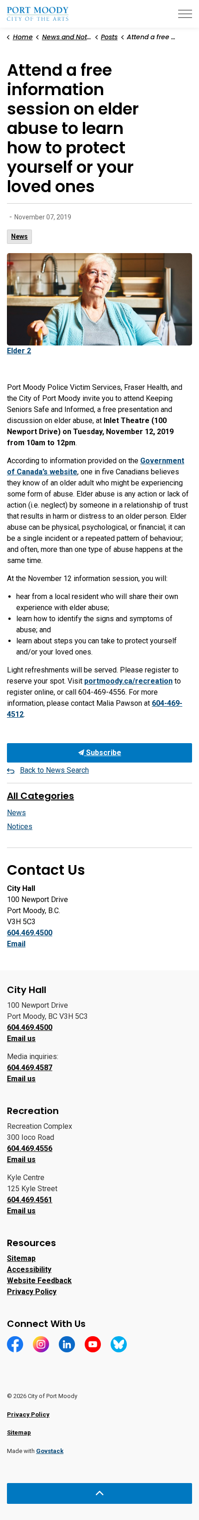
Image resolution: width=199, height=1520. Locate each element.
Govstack (49, 1450)
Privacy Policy (31, 1291)
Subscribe (102, 752)
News (19, 236)
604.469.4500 (29, 932)
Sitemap (21, 1258)
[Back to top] (99, 1493)
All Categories (40, 795)
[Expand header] (185, 14)
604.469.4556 (29, 1148)
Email (16, 943)
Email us (21, 1038)
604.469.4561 (29, 1199)
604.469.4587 (29, 1067)
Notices (19, 826)
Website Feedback (39, 1280)
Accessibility (29, 1269)
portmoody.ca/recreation (128, 681)
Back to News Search (54, 770)
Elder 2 (19, 350)
